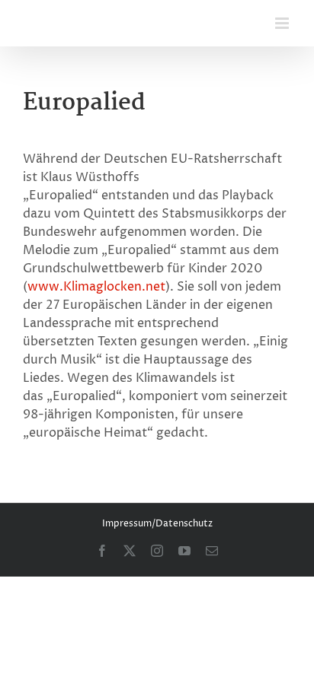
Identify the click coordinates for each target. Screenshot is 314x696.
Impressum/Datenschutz (157, 523)
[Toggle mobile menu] (283, 23)
